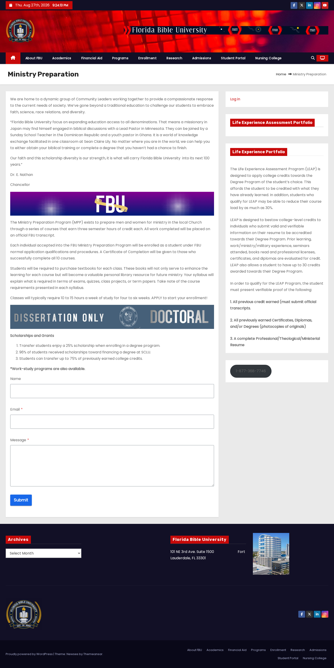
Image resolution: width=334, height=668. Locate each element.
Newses (72, 654)
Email (16, 409)
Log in (235, 99)
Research (174, 58)
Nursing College (268, 58)
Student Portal (233, 58)
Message (19, 440)
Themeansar (92, 654)
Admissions (201, 58)
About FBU (33, 58)
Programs (120, 58)
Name (15, 378)
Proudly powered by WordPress (29, 654)
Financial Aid (91, 58)
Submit (21, 500)
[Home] (13, 58)
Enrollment (147, 58)
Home (281, 74)
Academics (61, 58)
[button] (313, 58)
